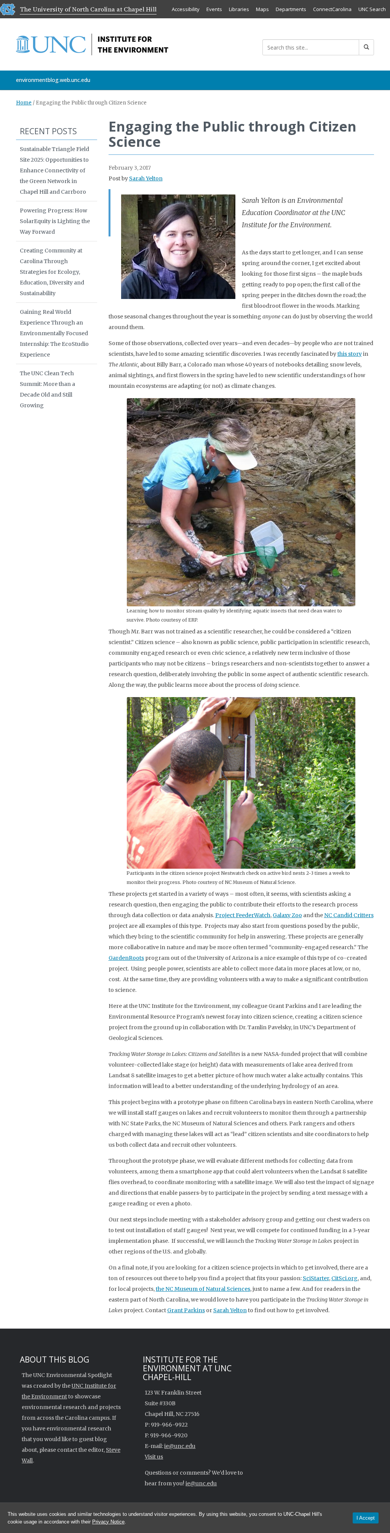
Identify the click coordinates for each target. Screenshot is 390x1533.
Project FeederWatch (242, 915)
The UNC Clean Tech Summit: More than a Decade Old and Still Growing (47, 389)
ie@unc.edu (179, 1446)
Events (214, 9)
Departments (291, 9)
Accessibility (186, 9)
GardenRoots (126, 958)
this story (349, 353)
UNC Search (372, 9)
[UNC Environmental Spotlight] (92, 43)
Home (24, 103)
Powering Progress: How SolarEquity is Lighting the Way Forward (55, 221)
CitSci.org (344, 1278)
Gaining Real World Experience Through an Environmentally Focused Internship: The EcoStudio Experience (54, 333)
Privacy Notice (108, 1522)
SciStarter (316, 1278)
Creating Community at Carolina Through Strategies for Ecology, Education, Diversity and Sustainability (52, 272)
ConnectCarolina (332, 9)
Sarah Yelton (146, 178)
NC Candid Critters (349, 915)
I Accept (365, 1518)
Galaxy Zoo (287, 915)
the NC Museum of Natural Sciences (203, 1289)
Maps (262, 9)
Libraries (239, 9)
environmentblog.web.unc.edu (53, 80)
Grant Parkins (186, 1310)
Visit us (154, 1456)
